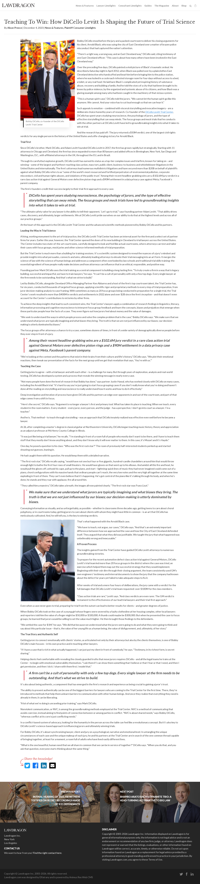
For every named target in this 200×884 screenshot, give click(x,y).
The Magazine (161, 5)
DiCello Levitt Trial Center (159, 111)
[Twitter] (181, 874)
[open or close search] (190, 6)
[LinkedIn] (192, 874)
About (175, 5)
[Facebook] (186, 874)
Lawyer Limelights (106, 5)
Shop (184, 5)
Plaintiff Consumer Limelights (80, 27)
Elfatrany (44, 877)
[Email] (52, 765)
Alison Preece (14, 27)
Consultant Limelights (130, 5)
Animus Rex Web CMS (81, 877)
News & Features (85, 5)
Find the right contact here (47, 852)
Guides (148, 5)
